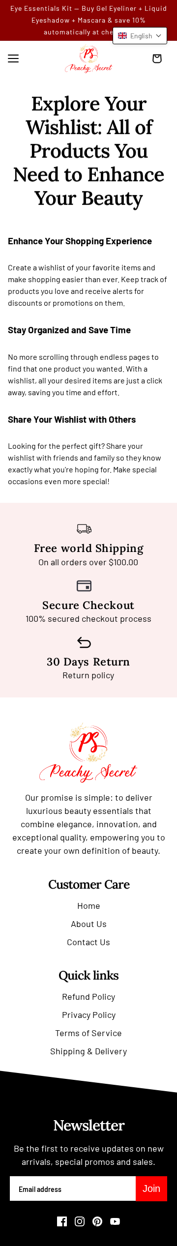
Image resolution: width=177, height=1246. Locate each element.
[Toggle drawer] (13, 58)
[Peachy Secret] (89, 58)
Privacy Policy (89, 1014)
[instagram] (80, 1221)
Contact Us (88, 941)
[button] (140, 36)
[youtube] (115, 1221)
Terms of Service (88, 1032)
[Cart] (159, 58)
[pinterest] (97, 1221)
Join (151, 1188)
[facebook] (62, 1221)
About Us (89, 923)
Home (88, 905)
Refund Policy (88, 996)
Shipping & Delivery (88, 1050)
